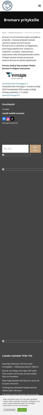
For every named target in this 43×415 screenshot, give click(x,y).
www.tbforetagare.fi (11, 95)
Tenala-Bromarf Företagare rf (15, 83)
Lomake (5, 109)
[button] (39, 6)
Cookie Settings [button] (9, 410)
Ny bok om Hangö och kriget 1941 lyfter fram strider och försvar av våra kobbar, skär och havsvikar (19, 373)
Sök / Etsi (35, 148)
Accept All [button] (22, 410)
